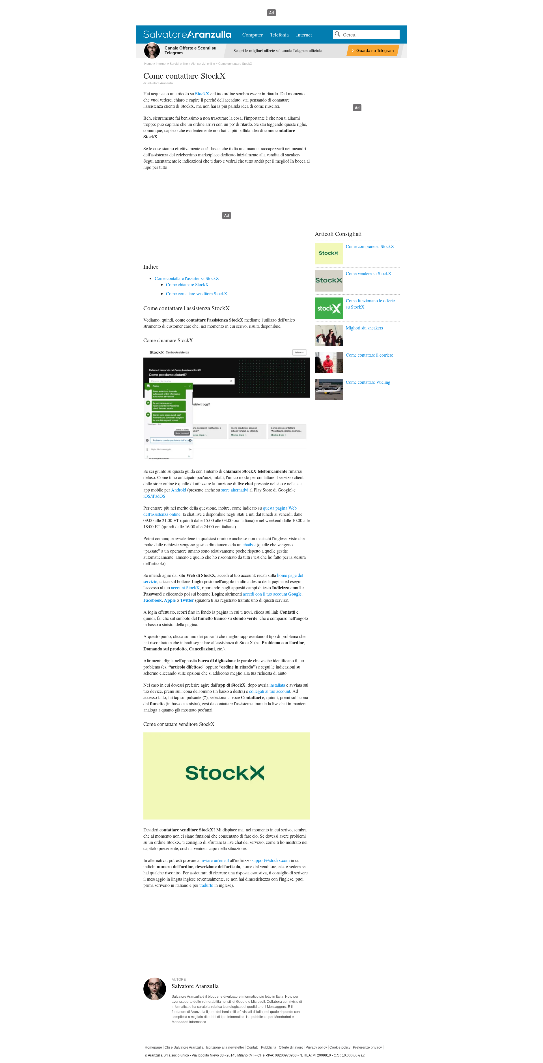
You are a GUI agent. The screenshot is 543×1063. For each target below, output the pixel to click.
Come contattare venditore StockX (196, 293)
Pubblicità (268, 1047)
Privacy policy (316, 1047)
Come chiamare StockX (187, 284)
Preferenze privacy (367, 1047)
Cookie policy (339, 1047)
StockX (202, 93)
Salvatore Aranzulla (159, 83)
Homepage (153, 1047)
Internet (304, 34)
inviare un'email (215, 860)
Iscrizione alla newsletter (225, 1047)
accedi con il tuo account (272, 594)
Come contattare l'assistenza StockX (187, 278)
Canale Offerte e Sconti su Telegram (190, 50)
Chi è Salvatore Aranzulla (184, 1047)
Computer (252, 34)
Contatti (252, 1047)
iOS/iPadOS (154, 496)
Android (178, 490)
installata (277, 685)
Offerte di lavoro (291, 1047)
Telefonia (279, 34)
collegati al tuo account (269, 691)
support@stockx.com (271, 860)
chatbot (249, 544)
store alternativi (234, 490)
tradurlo (206, 885)
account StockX (185, 587)
